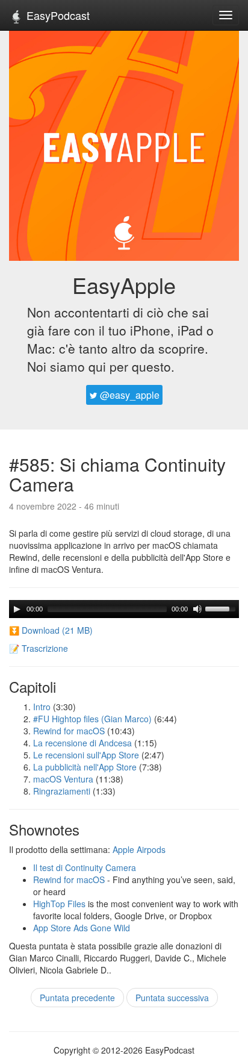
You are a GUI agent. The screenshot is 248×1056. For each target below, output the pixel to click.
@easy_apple (129, 395)
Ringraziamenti (61, 791)
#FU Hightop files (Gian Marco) (92, 719)
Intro (42, 707)
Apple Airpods (139, 849)
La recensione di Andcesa (82, 743)
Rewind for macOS (69, 731)
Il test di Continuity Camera (84, 867)
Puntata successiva (172, 998)
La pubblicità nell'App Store (85, 767)
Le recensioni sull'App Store (86, 755)
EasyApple (124, 284)
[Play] (17, 609)
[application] (124, 609)
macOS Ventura (63, 779)
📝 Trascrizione (38, 648)
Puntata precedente (77, 998)
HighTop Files (59, 904)
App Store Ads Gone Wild (81, 928)
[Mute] (197, 609)
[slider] (222, 608)
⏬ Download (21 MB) (51, 630)
